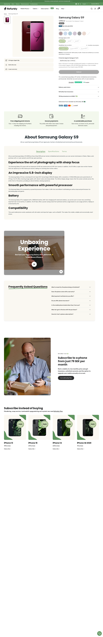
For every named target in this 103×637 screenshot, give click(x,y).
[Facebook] (76, 4)
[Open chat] (99, 633)
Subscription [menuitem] (45, 8)
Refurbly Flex (7, 4)
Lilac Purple (75, 33)
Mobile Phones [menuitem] (25, 8)
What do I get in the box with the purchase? (64, 309)
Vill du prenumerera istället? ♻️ (68, 96)
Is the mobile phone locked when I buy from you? (66, 305)
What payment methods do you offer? (63, 296)
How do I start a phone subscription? (62, 314)
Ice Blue (70, 33)
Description (40, 151)
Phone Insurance (25, 4)
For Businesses (34, 4)
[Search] (91, 8)
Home (5, 13)
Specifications (53, 151)
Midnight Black (79, 33)
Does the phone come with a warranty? (63, 291)
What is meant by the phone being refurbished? (66, 287)
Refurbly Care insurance (66, 91)
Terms (64, 151)
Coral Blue (65, 33)
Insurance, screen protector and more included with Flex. (44, 1)
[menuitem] (7, 4)
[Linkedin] (80, 4)
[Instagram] (78, 4)
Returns (18, 4)
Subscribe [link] (7, 449)
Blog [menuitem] (57, 8)
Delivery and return (64, 87)
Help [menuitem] (62, 8)
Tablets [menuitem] (35, 8)
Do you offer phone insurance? (60, 300)
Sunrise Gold (84, 33)
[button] (66, 378)
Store (13, 4)
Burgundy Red (61, 33)
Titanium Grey (89, 33)
